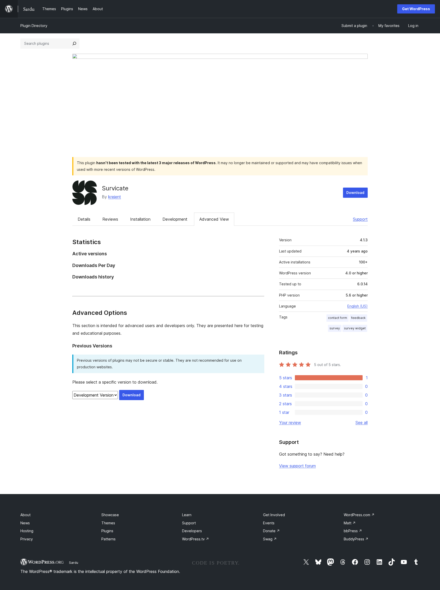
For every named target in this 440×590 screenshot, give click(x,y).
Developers (192, 531)
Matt (350, 523)
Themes (108, 523)
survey (334, 328)
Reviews (110, 219)
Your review (290, 422)
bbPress (353, 531)
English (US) (357, 306)
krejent (114, 196)
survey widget (355, 328)
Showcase (110, 515)
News (25, 523)
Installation (140, 219)
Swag (270, 539)
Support (360, 219)
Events (268, 523)
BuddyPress (356, 539)
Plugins (107, 531)
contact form (337, 318)
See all (361, 422)
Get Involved (274, 515)
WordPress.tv (195, 539)
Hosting (26, 531)
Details (84, 219)
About (25, 515)
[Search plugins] (74, 43)
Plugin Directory (33, 25)
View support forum (297, 465)
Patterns (108, 539)
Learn (186, 515)
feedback (358, 318)
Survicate (115, 188)
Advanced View (214, 219)
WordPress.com (359, 515)
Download (355, 192)
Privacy (26, 539)
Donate (271, 531)
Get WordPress (416, 9)
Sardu (73, 562)
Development (174, 219)
